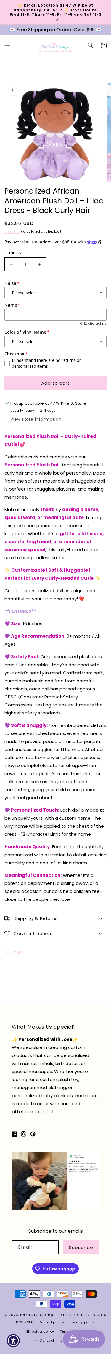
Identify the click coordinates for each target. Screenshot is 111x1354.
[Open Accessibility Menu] (13, 1340)
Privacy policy (82, 1322)
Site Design (71, 1314)
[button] (7, 45)
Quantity (12, 253)
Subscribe (81, 1247)
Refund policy (51, 1322)
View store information (35, 419)
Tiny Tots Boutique (39, 1314)
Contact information (58, 1340)
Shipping (12, 231)
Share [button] (17, 952)
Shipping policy (40, 1331)
